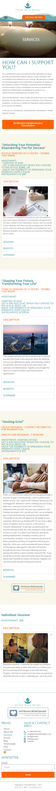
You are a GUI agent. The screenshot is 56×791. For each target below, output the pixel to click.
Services (8, 735)
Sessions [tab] (8, 242)
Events (7, 738)
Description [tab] (11, 181)
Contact (7, 749)
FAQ (6, 746)
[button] (5, 17)
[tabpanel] (28, 212)
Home (7, 729)
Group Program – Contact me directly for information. (26, 428)
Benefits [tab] (8, 248)
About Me (8, 732)
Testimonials (10, 744)
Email (4, 763)
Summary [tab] (8, 255)
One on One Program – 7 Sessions (22, 434)
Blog (6, 741)
